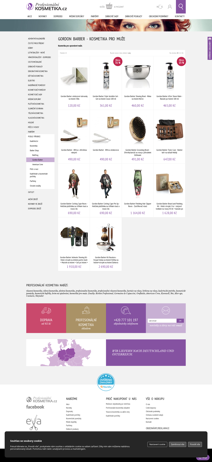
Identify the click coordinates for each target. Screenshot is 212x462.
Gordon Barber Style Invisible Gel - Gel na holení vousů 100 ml (106, 83)
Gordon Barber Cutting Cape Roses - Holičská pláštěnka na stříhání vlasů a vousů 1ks (74, 190)
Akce (29, 16)
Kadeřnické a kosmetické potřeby (39, 175)
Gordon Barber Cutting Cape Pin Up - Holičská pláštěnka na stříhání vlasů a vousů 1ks (106, 190)
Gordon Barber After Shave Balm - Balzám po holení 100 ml (169, 83)
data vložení (123, 53)
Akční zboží (33, 199)
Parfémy (95, 16)
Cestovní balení (34, 62)
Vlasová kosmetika (36, 117)
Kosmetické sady (35, 94)
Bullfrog (35, 155)
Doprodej (58, 16)
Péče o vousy (33, 127)
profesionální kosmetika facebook (35, 407)
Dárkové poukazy (133, 16)
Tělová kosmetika (35, 113)
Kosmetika (33, 145)
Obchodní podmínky (158, 16)
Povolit (195, 444)
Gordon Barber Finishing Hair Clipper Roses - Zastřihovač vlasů (138, 190)
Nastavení (157, 444)
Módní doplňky (76, 16)
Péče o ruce (34, 169)
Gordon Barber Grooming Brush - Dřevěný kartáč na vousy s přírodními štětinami (138, 136)
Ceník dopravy (151, 407)
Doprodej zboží (34, 208)
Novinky (43, 16)
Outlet (31, 192)
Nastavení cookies (152, 418)
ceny (129, 53)
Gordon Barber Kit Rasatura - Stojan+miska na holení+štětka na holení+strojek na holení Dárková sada (106, 244)
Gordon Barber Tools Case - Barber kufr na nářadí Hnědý (169, 136)
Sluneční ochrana (35, 108)
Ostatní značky (35, 185)
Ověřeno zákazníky (210, 48)
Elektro (31, 80)
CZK (160, 7)
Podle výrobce (34, 136)
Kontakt (149, 422)
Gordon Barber (37, 159)
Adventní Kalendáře (36, 38)
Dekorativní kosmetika (37, 71)
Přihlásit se (170, 7)
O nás (148, 404)
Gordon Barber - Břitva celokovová (106, 136)
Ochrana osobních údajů (154, 415)
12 (180, 53)
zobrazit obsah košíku (111, 7)
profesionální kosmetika (41, 399)
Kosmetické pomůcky (37, 90)
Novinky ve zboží (35, 204)
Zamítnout (177, 444)
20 (177, 53)
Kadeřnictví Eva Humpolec (33, 422)
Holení (31, 122)
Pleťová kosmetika (36, 104)
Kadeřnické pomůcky (36, 85)
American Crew (37, 164)
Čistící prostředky (36, 43)
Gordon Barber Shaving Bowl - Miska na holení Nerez (138, 83)
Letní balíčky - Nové (36, 52)
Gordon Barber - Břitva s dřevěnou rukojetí (74, 136)
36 (182, 53)
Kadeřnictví (34, 141)
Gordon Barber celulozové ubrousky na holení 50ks (74, 83)
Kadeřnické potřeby (73, 415)
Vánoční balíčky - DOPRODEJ (39, 57)
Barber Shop (34, 150)
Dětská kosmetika (35, 76)
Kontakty (180, 16)
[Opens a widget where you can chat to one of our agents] (203, 458)
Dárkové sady (111, 16)
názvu (116, 53)
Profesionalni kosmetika (106, 382)
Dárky (30, 48)
